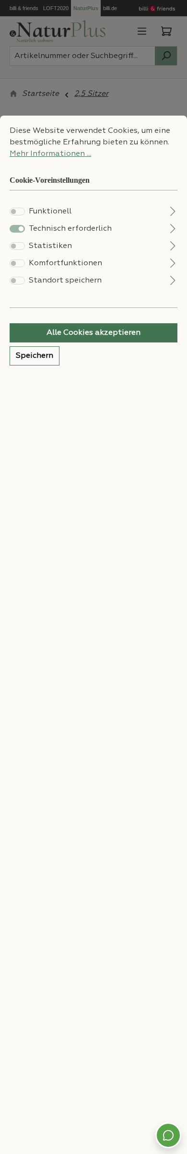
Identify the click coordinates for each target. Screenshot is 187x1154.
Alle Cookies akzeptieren (93, 333)
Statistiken (50, 246)
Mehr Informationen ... (50, 154)
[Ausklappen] (172, 210)
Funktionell (50, 211)
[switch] (17, 211)
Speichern (34, 356)
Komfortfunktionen (65, 263)
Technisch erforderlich (70, 229)
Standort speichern (65, 280)
